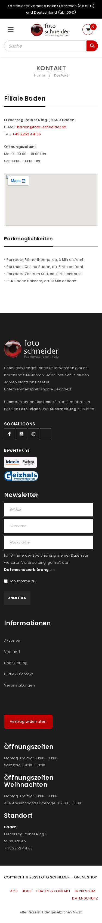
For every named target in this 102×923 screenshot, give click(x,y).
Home (39, 75)
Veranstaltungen (19, 685)
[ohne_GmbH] (33, 349)
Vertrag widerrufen (28, 721)
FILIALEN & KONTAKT (53, 891)
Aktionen (12, 640)
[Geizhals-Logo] (21, 476)
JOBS (27, 891)
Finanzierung (15, 662)
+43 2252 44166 (26, 134)
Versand (12, 651)
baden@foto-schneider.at (41, 127)
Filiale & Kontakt (18, 674)
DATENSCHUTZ (85, 898)
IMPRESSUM (85, 891)
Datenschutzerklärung (26, 569)
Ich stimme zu (22, 581)
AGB (14, 891)
